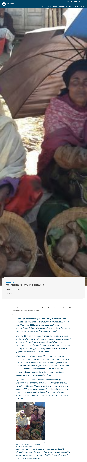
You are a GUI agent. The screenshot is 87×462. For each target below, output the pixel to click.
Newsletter (77, 1)
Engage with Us (65, 6)
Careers (69, 1)
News (82, 6)
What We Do (52, 6)
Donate (75, 6)
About (44, 6)
